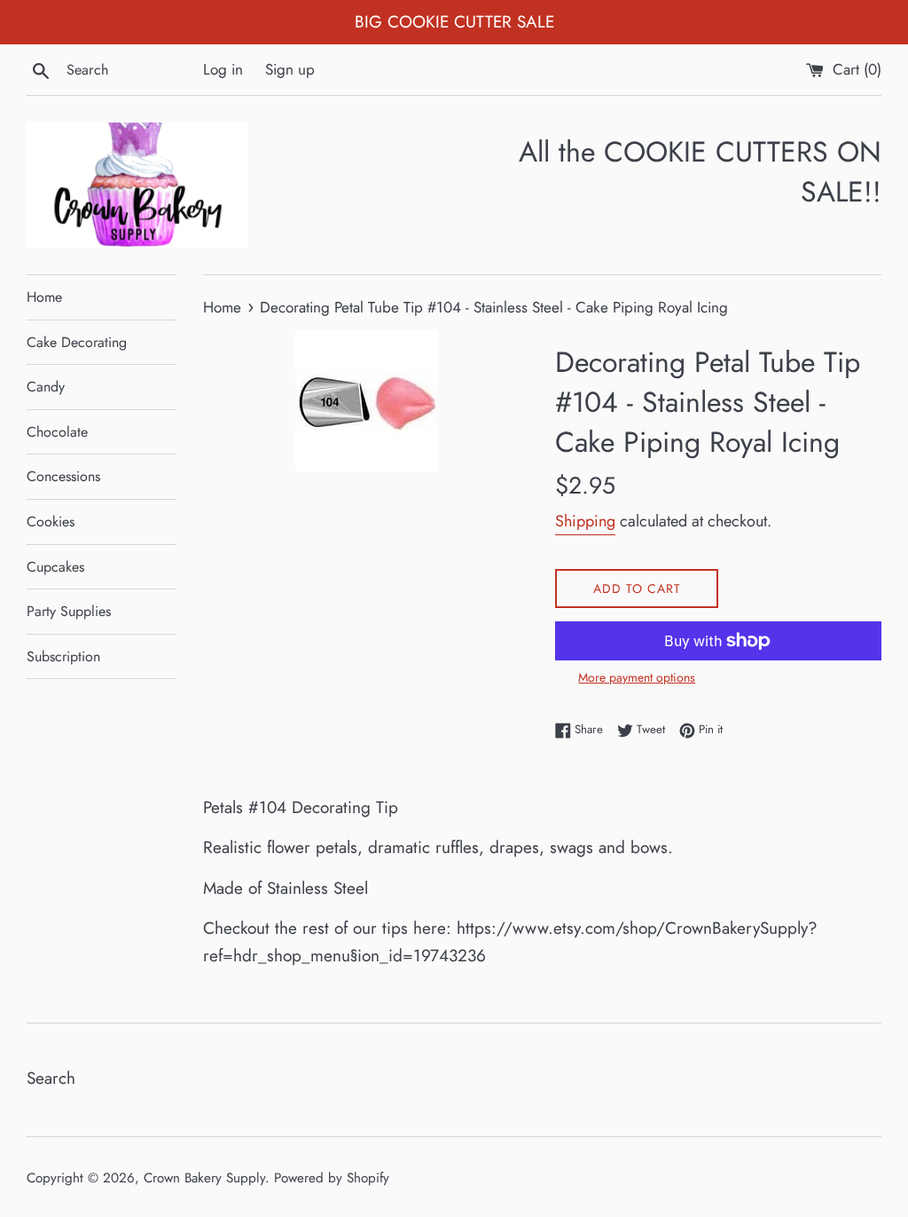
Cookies (50, 521)
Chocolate (57, 432)
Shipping (585, 521)
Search (51, 1078)
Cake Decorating (77, 342)
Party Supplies (69, 611)
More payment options (636, 677)
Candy (46, 386)
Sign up (290, 69)
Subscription (63, 656)
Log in (223, 69)
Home (44, 297)
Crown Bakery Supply (204, 1178)
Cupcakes (55, 567)
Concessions (63, 476)
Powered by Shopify (331, 1178)
